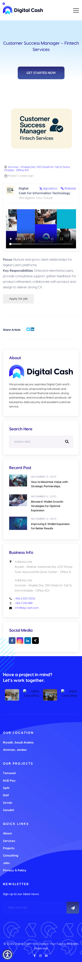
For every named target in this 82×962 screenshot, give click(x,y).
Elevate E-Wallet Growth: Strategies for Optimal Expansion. (47, 506)
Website (70, 188)
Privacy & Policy (14, 870)
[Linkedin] (27, 640)
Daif (6, 795)
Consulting (10, 855)
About (7, 833)
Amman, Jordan (15, 749)
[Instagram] (20, 640)
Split (6, 788)
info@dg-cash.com (27, 608)
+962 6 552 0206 (25, 598)
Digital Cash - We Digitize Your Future (40, 943)
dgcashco (50, 188)
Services (9, 841)
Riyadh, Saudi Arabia (18, 742)
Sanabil (8, 810)
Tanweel (9, 773)
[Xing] (35, 640)
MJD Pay (9, 780)
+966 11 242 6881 (24, 603)
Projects (9, 848)
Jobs (6, 863)
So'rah (7, 802)
